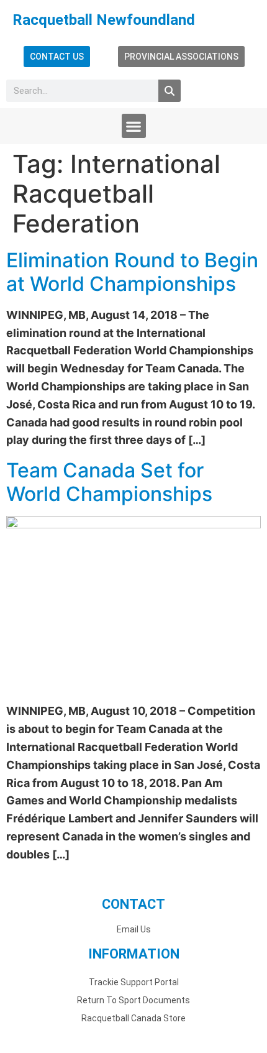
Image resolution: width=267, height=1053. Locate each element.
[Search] (169, 91)
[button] (134, 126)
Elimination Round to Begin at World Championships (132, 272)
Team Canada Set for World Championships (109, 482)
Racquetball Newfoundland (103, 20)
